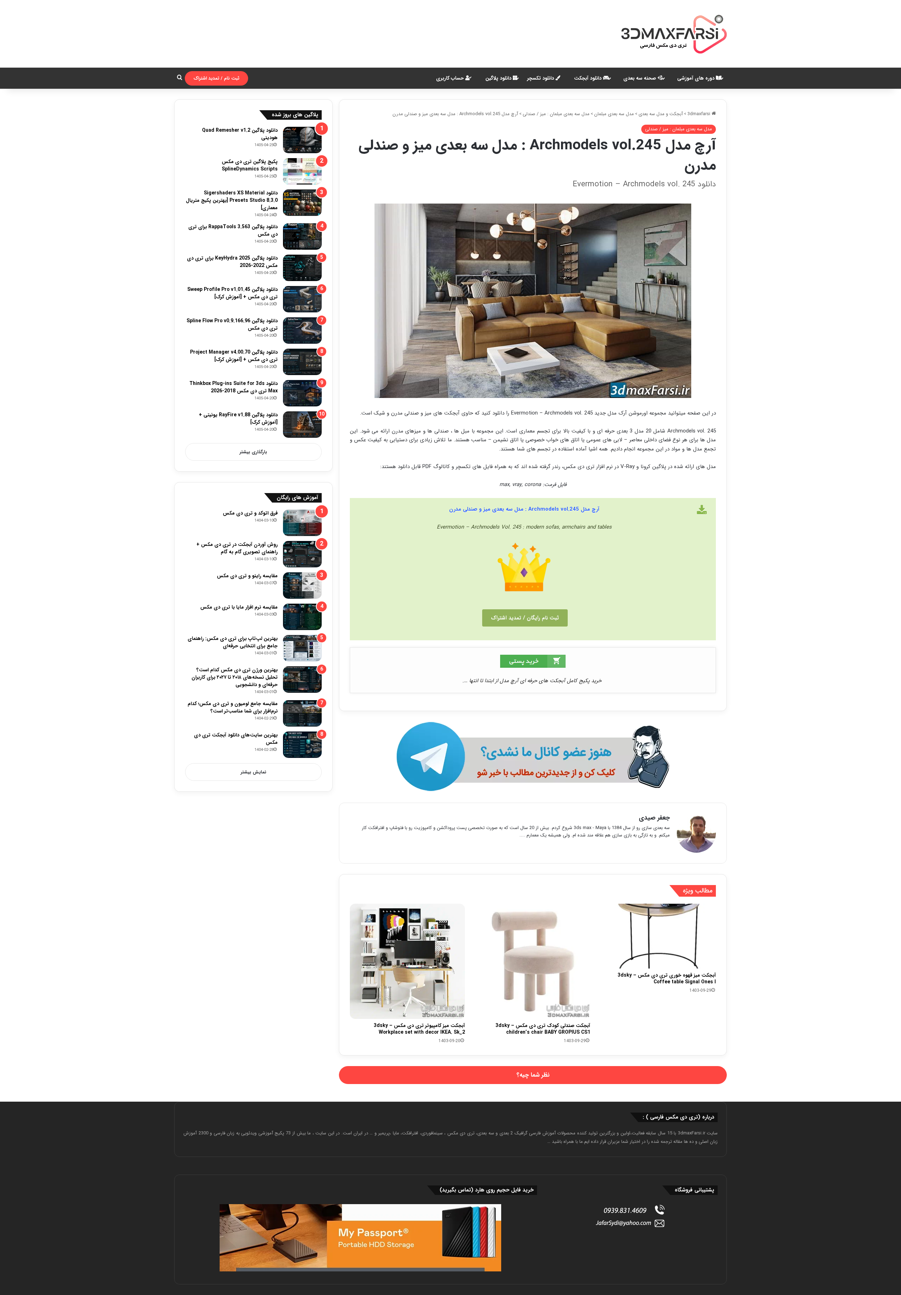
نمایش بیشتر (253, 772)
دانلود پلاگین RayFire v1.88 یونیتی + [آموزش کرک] (238, 418)
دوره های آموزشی (696, 78)
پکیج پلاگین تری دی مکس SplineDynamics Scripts (250, 165)
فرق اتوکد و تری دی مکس (250, 513)
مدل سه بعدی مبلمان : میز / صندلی (556, 114)
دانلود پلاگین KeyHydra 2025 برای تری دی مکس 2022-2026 (232, 261)
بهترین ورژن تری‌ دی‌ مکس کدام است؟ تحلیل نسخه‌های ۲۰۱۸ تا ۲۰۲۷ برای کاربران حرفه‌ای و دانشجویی (234, 677)
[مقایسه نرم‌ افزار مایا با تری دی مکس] (302, 617)
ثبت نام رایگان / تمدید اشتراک (525, 618)
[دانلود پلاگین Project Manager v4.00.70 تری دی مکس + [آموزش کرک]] (302, 362)
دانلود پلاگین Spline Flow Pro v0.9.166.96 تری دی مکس (232, 324)
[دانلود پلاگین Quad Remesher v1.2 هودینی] (302, 140)
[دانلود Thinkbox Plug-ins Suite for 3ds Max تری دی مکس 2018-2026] (302, 393)
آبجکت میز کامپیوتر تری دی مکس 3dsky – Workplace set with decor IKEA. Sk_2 (419, 1029)
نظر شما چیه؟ (533, 1075)
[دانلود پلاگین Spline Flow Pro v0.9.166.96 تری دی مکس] (302, 330)
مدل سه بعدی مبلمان (614, 114)
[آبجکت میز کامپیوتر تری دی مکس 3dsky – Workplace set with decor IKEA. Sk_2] (407, 961)
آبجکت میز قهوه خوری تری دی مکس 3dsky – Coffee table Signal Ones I (667, 978)
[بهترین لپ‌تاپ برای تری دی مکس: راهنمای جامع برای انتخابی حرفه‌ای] (302, 648)
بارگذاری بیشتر (253, 452)
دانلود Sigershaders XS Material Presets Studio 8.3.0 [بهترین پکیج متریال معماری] (232, 200)
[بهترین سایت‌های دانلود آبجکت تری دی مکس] (302, 744)
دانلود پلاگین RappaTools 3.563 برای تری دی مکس (233, 230)
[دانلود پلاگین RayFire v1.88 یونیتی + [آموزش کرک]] (302, 424)
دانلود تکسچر (541, 78)
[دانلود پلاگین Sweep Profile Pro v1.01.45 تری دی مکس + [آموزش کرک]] (302, 299)
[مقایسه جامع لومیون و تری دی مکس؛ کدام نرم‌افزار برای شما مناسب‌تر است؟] (302, 713)
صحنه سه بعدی (640, 78)
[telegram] (533, 756)
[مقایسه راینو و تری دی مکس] (302, 585)
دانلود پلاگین (499, 78)
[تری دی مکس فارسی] (674, 34)
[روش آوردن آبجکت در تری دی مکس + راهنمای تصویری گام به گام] (302, 554)
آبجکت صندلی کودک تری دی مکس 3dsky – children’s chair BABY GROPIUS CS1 (543, 1029)
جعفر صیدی (654, 818)
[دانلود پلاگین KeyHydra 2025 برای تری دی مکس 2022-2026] (302, 268)
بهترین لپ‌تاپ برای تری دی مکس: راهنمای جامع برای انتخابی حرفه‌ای (233, 642)
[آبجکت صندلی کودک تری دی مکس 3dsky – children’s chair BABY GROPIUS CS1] (533, 961)
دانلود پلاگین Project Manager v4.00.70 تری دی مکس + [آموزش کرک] (234, 355)
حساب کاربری (450, 78)
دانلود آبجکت (588, 78)
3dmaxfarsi (699, 114)
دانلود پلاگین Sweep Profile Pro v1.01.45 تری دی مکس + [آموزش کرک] (232, 293)
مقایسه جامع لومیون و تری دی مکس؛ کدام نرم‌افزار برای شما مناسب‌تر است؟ (233, 707)
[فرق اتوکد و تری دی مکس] (302, 523)
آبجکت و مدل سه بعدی (660, 114)
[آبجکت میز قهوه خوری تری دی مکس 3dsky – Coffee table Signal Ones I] (658, 936)
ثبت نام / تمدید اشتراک (216, 78)
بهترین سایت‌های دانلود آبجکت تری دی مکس (236, 738)
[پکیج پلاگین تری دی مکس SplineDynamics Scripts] (302, 171)
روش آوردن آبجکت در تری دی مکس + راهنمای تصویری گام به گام (237, 548)
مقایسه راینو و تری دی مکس (247, 576)
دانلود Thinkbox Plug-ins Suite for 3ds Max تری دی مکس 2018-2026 (233, 387)
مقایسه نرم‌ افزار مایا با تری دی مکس (239, 607)
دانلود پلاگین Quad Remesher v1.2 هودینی (240, 134)
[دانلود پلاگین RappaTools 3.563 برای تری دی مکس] (302, 236)
